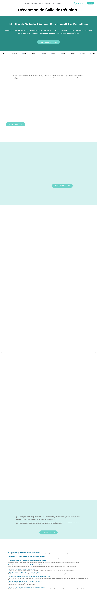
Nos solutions (34, 3)
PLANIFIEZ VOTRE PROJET (48, 42)
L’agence (59, 3)
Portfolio (54, 3)
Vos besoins (27, 3)
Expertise (41, 3)
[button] (1, 353)
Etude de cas (47, 3)
